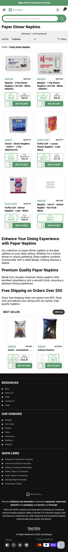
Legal (7, 405)
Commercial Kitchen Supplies (18, 463)
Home (4, 47)
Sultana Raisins (46, 350)
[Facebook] (7, 545)
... (31, 360)
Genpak (8, 420)
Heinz (7, 432)
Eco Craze (9, 424)
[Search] (62, 18)
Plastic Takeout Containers (16, 471)
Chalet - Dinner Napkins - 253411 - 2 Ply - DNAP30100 (17, 146)
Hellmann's (10, 436)
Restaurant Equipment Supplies (19, 459)
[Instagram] (13, 545)
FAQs (7, 397)
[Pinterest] (20, 545)
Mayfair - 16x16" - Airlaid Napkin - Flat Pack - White (50, 207)
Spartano (9, 440)
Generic (12, 346)
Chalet (8, 140)
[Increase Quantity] (10, 102)
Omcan (8, 428)
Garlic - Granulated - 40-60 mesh (20, 350)
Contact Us (10, 401)
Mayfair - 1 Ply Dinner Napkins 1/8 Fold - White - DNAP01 (50, 86)
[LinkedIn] (26, 545)
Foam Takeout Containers (16, 475)
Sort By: (5, 39)
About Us (9, 393)
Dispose (8, 444)
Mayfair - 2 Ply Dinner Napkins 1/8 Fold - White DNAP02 (18, 86)
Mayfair (9, 79)
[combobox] (30, 18)
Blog (7, 389)
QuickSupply (46, 534)
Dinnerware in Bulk (13, 484)
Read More (34, 528)
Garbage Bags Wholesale (16, 480)
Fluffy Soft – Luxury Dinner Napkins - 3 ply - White (49, 146)
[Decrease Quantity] (10, 105)
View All (58, 312)
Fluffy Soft (43, 140)
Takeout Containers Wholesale (18, 467)
